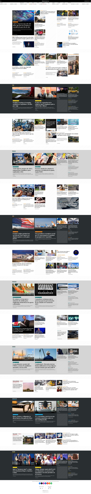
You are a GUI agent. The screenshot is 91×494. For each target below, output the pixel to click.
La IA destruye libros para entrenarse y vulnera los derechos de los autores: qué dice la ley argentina (23, 134)
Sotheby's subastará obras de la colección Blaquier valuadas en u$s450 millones (73, 475)
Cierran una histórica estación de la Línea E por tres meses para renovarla (51, 388)
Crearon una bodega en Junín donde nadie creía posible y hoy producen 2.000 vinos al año (17, 386)
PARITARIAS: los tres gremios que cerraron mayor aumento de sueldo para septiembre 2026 (71, 382)
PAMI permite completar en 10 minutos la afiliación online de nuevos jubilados (40, 258)
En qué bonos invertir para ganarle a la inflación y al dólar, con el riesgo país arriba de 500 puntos (47, 12)
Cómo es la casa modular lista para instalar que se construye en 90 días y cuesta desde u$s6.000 (51, 62)
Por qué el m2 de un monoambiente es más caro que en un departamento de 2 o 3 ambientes (71, 441)
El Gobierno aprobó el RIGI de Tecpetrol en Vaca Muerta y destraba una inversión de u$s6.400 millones (73, 364)
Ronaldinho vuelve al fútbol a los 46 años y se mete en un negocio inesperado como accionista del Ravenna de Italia (17, 336)
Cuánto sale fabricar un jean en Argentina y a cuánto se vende (61, 25)
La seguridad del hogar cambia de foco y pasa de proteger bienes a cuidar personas (73, 409)
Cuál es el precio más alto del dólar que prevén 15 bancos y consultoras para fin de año (22, 25)
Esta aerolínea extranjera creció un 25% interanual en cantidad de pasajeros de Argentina (45, 235)
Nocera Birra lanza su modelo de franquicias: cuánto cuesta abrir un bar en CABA (73, 19)
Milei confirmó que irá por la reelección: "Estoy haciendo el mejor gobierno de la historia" (23, 38)
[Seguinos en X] (42, 483)
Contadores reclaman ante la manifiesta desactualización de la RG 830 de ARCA (62, 292)
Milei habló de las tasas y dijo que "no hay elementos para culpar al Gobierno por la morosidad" (17, 140)
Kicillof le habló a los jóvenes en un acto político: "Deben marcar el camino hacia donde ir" (73, 25)
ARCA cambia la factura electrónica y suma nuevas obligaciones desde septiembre (73, 304)
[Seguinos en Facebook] (40, 483)
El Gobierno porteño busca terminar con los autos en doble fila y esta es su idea (62, 258)
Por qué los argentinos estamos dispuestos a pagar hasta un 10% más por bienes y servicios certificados (73, 162)
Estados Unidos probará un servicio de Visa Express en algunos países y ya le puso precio (21, 236)
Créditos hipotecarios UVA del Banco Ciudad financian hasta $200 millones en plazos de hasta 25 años (28, 141)
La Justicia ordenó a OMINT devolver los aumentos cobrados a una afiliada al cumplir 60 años (67, 205)
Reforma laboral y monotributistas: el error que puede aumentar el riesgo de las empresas (40, 62)
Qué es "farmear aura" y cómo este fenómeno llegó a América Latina (22, 470)
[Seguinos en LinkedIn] (45, 483)
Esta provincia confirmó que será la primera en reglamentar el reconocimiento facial (73, 323)
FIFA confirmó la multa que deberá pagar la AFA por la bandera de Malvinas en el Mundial (39, 193)
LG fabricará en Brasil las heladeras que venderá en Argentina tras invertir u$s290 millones (73, 272)
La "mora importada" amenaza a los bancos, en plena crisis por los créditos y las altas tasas (62, 127)
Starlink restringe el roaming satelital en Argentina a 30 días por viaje (22, 104)
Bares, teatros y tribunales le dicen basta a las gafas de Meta (22, 417)
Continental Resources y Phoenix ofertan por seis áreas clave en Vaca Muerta (73, 357)
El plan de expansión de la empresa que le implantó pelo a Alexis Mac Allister (45, 104)
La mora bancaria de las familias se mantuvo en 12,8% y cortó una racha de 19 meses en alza (70, 44)
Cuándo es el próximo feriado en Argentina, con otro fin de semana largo (73, 468)
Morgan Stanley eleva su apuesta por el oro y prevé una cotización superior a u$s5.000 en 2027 (28, 336)
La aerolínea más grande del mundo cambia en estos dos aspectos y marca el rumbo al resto (73, 227)
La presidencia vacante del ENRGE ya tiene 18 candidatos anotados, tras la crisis (22, 365)
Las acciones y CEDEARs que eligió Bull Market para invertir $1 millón (21, 67)
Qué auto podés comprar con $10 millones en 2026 (17, 205)
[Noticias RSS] (49, 483)
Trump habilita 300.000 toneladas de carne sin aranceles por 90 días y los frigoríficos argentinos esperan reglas (28, 206)
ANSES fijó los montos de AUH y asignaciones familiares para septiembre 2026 (22, 170)
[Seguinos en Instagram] (43, 483)
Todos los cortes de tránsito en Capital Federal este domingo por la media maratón (62, 271)
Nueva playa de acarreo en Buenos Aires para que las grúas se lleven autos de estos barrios (62, 323)
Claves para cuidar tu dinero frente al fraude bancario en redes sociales (73, 415)
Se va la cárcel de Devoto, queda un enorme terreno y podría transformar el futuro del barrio (40, 441)
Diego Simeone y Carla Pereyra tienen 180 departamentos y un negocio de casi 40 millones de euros (62, 96)
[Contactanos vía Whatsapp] (42, 488)
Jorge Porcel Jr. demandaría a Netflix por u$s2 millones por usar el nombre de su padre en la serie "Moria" (40, 337)
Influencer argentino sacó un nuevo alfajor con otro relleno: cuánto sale (73, 462)
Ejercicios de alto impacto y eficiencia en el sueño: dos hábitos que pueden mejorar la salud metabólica (51, 123)
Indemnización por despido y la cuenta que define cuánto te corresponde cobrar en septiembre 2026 (51, 259)
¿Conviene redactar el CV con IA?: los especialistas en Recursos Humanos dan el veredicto (73, 102)
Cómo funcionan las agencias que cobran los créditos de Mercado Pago (61, 19)
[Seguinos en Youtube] (47, 483)
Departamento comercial (49, 487)
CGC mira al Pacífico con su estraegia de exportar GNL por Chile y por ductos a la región (62, 357)
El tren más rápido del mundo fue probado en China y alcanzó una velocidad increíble (40, 323)
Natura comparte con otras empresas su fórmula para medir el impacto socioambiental (40, 127)
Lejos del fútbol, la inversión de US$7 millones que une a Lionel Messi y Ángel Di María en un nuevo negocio (51, 442)
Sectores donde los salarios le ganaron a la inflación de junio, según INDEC (45, 170)
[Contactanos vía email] (40, 488)
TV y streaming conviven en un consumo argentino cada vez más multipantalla (44, 418)
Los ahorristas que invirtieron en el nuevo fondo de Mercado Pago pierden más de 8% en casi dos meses (62, 162)
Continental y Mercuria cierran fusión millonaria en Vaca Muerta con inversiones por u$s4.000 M (45, 365)
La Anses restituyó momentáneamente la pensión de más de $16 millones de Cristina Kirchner (17, 75)
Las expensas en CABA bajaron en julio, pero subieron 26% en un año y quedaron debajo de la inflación (71, 435)
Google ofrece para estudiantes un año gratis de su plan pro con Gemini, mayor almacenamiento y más (73, 108)
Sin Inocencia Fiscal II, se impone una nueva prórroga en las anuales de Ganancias (73, 298)
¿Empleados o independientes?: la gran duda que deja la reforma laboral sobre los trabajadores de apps (40, 38)
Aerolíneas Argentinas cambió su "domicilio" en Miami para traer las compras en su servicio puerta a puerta (62, 227)
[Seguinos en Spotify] (51, 483)
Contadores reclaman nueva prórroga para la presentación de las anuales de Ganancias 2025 (44, 301)
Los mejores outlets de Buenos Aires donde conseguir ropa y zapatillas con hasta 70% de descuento (73, 168)
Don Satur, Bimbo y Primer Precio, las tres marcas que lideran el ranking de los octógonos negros (22, 199)
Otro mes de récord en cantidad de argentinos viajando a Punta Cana (73, 239)
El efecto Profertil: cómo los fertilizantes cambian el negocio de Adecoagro (22, 264)
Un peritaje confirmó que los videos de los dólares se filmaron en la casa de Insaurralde (28, 74)
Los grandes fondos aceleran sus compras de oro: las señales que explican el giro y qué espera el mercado (39, 44)
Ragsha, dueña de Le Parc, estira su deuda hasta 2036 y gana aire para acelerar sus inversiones (28, 271)
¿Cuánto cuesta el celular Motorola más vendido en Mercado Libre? (73, 422)
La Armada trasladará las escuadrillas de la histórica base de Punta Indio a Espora (73, 193)
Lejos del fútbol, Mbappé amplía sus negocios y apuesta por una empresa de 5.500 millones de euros (62, 462)
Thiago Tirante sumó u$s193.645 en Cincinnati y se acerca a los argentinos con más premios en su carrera (45, 471)
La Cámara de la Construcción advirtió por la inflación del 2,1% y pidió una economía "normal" (23, 330)
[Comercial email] (48, 488)
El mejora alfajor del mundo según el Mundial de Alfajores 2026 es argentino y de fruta (73, 233)
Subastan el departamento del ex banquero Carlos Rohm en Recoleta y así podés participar (62, 193)
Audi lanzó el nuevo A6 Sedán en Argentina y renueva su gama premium (61, 334)
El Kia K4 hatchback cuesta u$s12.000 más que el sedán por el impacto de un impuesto (73, 95)
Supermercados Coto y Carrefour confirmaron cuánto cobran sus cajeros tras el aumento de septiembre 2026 (70, 388)
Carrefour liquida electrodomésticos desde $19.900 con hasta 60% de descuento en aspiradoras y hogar (39, 388)
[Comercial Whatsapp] (50, 488)
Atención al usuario (41, 486)
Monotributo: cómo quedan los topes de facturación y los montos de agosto (73, 292)
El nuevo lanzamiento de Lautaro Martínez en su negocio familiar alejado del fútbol (62, 62)
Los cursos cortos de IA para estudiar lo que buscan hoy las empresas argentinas (56, 68)
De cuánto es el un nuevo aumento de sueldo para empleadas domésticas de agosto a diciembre (23, 301)
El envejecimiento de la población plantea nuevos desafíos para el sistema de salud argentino (73, 258)
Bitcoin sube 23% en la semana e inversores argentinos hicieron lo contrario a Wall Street (73, 38)
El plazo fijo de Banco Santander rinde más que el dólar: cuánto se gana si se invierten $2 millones (73, 174)
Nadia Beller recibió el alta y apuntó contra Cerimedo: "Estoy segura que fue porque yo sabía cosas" (51, 141)
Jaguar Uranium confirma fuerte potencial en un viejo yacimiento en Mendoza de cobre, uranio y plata (73, 369)
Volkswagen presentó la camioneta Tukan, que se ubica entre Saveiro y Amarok (40, 25)
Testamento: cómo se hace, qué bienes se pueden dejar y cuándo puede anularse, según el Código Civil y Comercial (40, 206)
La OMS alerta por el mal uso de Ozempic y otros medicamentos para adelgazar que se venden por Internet (17, 271)
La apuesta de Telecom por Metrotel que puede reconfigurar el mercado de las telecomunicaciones (73, 128)
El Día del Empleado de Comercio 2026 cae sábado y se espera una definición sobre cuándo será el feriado (51, 272)
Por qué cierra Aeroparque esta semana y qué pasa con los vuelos (67, 134)
